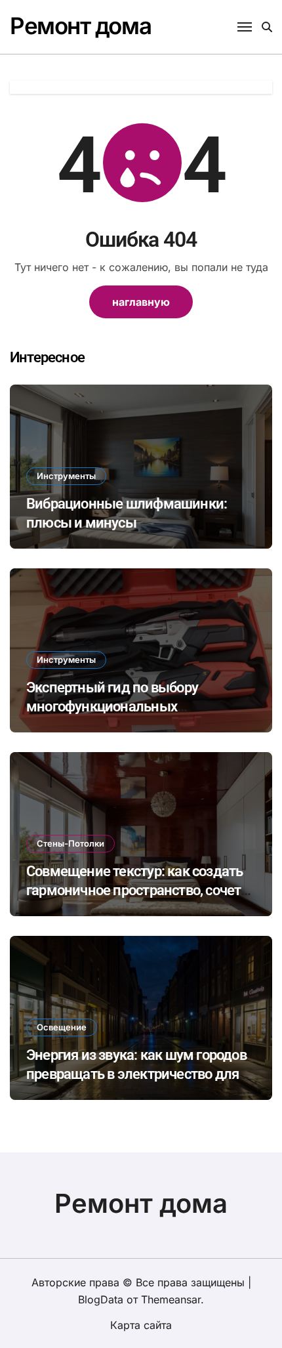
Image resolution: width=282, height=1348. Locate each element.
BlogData (100, 1299)
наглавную (141, 301)
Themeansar (171, 1299)
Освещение (62, 1027)
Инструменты (66, 476)
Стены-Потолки (70, 843)
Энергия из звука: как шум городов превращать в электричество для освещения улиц (136, 1074)
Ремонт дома (80, 25)
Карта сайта (141, 1325)
